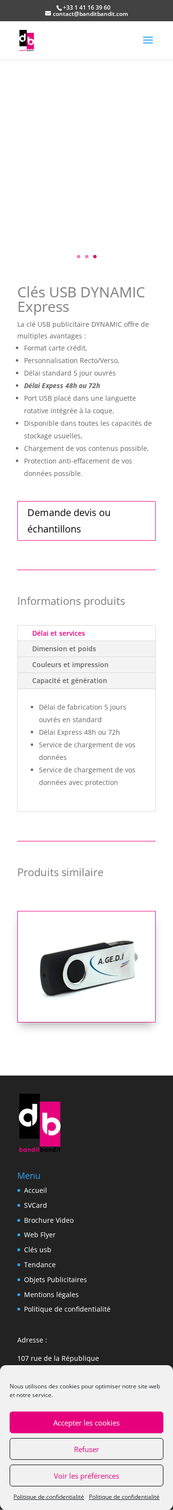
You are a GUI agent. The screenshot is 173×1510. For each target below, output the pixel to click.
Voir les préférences (86, 1476)
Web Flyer (40, 1234)
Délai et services (58, 633)
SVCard (35, 1205)
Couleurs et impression (70, 664)
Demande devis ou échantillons (69, 520)
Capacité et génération (69, 680)
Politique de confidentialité (48, 1497)
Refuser (86, 1449)
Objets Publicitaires (55, 1279)
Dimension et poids (64, 648)
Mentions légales (51, 1294)
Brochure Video (49, 1220)
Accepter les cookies (86, 1422)
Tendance (40, 1264)
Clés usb (37, 1249)
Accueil (35, 1190)
